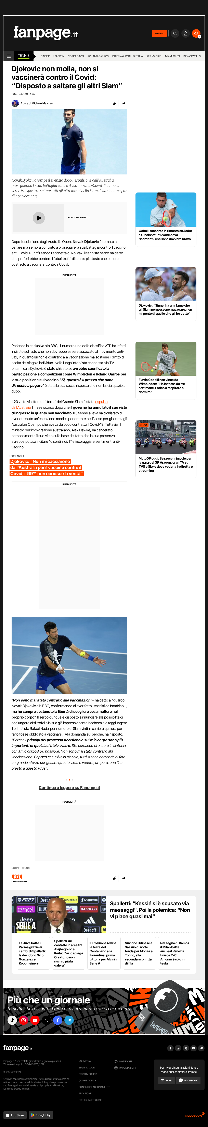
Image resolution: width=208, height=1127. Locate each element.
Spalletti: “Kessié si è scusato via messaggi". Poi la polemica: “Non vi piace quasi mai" (150, 910)
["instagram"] (23, 1020)
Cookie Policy (87, 1080)
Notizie (16, 868)
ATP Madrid (153, 56)
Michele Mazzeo (42, 103)
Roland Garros (98, 56)
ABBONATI (159, 33)
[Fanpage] (17, 1048)
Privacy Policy (88, 1074)
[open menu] (8, 56)
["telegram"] (69, 1020)
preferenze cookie (90, 1099)
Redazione (85, 1093)
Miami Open (172, 56)
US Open (58, 56)
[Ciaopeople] (195, 1116)
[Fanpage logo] (40, 33)
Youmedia (85, 1061)
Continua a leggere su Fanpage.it (69, 787)
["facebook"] (57, 1020)
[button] (123, 103)
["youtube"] (35, 1020)
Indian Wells (192, 56)
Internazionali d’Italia (127, 56)
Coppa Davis (76, 56)
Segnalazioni (87, 1067)
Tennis (23, 55)
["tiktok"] (12, 1020)
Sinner (45, 56)
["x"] (46, 1020)
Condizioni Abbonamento (94, 1087)
